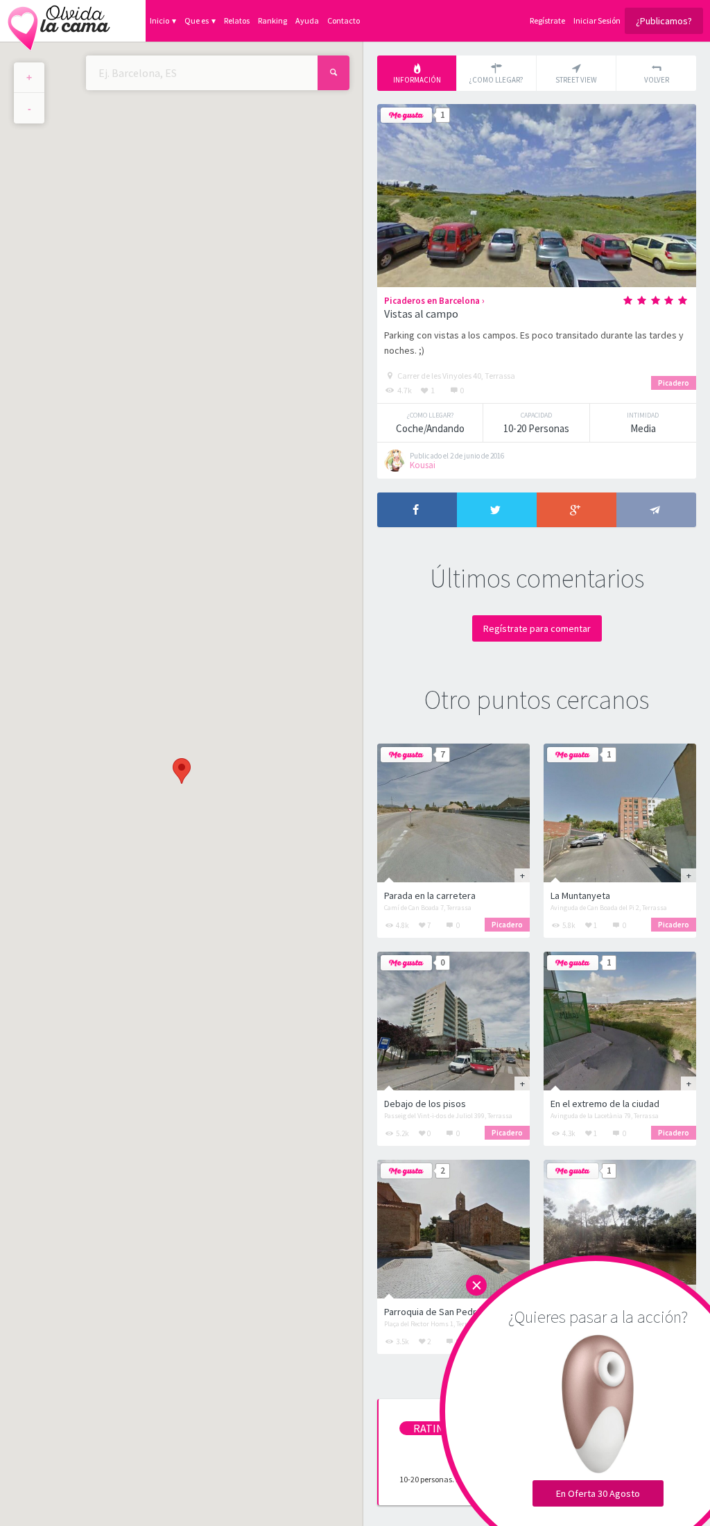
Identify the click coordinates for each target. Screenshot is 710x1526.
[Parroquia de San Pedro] (453, 1229)
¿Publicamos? (664, 21)
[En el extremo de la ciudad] (620, 1021)
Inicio (159, 20)
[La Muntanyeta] (620, 813)
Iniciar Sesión (597, 20)
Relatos (237, 20)
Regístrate (547, 20)
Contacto (343, 20)
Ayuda (307, 20)
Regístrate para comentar (537, 628)
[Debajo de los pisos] (453, 1021)
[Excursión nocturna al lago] (620, 1229)
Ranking (272, 20)
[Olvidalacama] (59, 21)
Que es (196, 20)
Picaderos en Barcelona (432, 301)
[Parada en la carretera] (453, 813)
